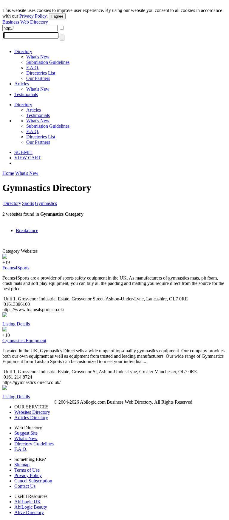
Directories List (40, 72)
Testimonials (26, 94)
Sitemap (22, 464)
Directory (23, 51)
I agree (57, 16)
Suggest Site (26, 433)
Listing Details (16, 323)
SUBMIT (23, 152)
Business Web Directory (25, 21)
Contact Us (24, 486)
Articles (21, 83)
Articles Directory (31, 417)
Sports (28, 203)
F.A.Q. (32, 67)
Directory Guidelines (34, 443)
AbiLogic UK (27, 501)
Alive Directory (29, 512)
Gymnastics (46, 203)
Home (8, 173)
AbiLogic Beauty (30, 507)
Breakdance (27, 230)
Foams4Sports (15, 267)
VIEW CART (27, 157)
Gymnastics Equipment (24, 340)
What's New (37, 56)
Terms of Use (27, 470)
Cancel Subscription (33, 480)
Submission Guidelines (47, 62)
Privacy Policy (33, 15)
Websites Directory (32, 412)
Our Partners (38, 78)
